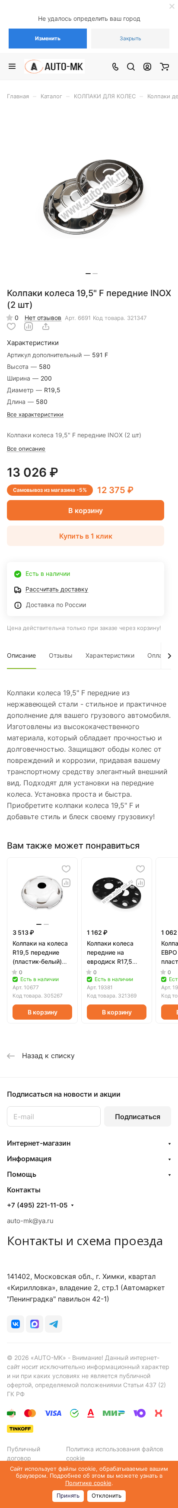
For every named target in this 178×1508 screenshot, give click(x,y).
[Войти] (147, 66)
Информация (29, 1158)
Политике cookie (88, 1483)
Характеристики (110, 655)
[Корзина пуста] (164, 66)
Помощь (21, 1174)
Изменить (47, 38)
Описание (21, 655)
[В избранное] (11, 326)
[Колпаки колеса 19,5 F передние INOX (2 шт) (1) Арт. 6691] (91, 197)
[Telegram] (53, 1324)
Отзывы (61, 655)
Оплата (157, 655)
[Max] (34, 1324)
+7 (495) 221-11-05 (37, 1205)
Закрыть (130, 38)
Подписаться (137, 1116)
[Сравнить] (28, 326)
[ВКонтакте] (15, 1324)
